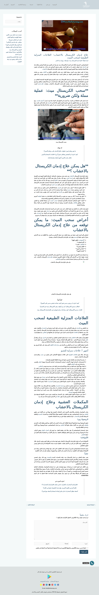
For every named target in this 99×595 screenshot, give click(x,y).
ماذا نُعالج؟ (39, 4)
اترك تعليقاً (85, 60)
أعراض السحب (40, 100)
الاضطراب (81, 240)
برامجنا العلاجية (22, 4)
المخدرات (39, 213)
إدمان (48, 211)
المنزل (59, 187)
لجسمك (71, 392)
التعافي (44, 332)
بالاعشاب (44, 69)
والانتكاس (58, 259)
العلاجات (76, 332)
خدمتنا (31, 4)
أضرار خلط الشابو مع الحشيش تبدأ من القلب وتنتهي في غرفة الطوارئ (14, 59)
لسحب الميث (53, 200)
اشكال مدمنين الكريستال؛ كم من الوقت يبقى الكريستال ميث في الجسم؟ (60, 306)
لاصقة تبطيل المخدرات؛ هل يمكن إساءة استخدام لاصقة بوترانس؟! (60, 491)
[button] (92, 563)
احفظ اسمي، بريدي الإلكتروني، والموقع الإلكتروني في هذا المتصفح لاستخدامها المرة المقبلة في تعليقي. (61, 548)
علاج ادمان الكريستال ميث (75, 60)
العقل (40, 362)
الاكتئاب (45, 72)
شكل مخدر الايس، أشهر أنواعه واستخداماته (59, 157)
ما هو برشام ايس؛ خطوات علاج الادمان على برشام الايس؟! (60, 151)
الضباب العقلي (45, 430)
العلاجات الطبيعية (73, 354)
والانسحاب (77, 416)
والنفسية (49, 457)
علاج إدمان (41, 83)
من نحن (48, 4)
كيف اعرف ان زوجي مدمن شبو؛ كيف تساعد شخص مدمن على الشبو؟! (59, 303)
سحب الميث (54, 184)
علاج (87, 339)
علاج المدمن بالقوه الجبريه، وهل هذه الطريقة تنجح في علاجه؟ (59, 488)
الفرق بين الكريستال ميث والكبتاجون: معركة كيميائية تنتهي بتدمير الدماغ (14, 52)
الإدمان (49, 102)
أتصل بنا (6, 4)
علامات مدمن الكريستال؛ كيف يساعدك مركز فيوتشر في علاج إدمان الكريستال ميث (59, 310)
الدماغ (84, 67)
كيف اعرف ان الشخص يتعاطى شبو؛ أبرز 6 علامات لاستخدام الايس (60, 154)
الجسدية (40, 414)
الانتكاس (73, 337)
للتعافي (86, 414)
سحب (42, 354)
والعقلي (86, 425)
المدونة (12, 4)
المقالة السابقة (91, 504)
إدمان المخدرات (59, 385)
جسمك (43, 377)
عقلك (58, 396)
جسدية (69, 190)
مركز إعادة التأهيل (54, 345)
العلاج (56, 180)
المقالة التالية (30, 504)
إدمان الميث (69, 178)
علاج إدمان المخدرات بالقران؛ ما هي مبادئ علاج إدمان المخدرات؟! (60, 484)
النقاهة (40, 196)
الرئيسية (55, 4)
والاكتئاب (75, 202)
